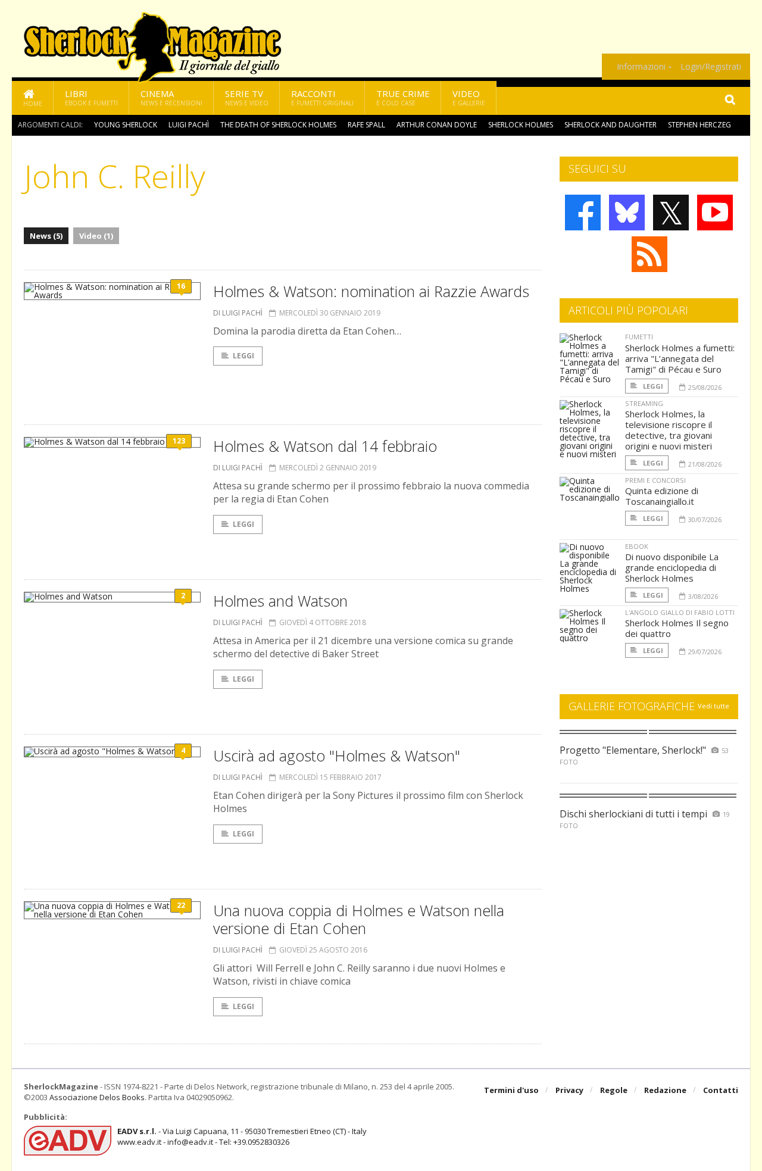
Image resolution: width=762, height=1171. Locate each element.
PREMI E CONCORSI (655, 480)
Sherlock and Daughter (610, 125)
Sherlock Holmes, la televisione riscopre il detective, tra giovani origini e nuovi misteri (668, 430)
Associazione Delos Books (97, 1097)
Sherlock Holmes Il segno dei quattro (677, 628)
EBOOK (636, 546)
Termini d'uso (511, 1090)
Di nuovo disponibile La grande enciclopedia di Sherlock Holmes (672, 567)
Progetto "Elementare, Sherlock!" (633, 750)
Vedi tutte (713, 705)
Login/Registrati (710, 67)
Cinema (171, 97)
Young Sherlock (125, 125)
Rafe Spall (366, 125)
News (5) (46, 235)
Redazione (665, 1090)
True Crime (403, 97)
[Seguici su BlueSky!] (627, 212)
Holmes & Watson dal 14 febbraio (325, 446)
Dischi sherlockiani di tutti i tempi (633, 813)
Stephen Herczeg (699, 125)
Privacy (569, 1090)
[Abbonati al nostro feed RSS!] (649, 254)
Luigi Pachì (188, 125)
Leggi (243, 356)
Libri (91, 97)
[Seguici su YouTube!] (715, 212)
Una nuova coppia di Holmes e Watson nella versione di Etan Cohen (358, 919)
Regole (613, 1090)
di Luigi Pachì (238, 313)
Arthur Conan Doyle (436, 125)
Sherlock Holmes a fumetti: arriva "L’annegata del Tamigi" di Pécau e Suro (680, 358)
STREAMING (644, 403)
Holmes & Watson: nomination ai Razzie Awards (371, 291)
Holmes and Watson (280, 601)
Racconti (322, 97)
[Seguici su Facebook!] (583, 212)
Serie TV (246, 97)
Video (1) (96, 235)
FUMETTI (639, 336)
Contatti (720, 1090)
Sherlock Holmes (520, 125)
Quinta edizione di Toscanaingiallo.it (661, 496)
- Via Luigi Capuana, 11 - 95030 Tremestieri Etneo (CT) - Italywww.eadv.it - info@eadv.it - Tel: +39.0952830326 (242, 1136)
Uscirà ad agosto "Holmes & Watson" (336, 755)
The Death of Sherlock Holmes (278, 125)
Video (468, 97)
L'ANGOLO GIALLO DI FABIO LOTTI (680, 612)
